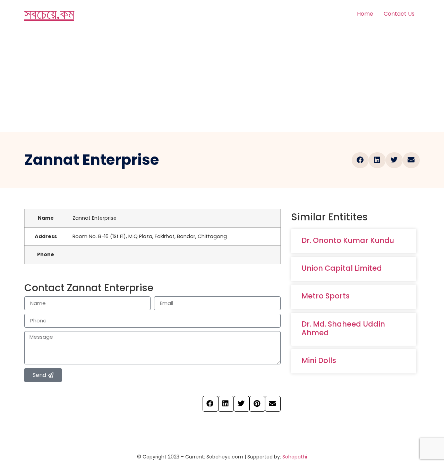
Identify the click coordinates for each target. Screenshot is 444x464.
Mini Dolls (318, 360)
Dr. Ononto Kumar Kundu (347, 240)
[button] (360, 160)
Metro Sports (325, 296)
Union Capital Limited (341, 268)
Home (365, 14)
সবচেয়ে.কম (49, 14)
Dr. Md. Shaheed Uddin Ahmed (343, 328)
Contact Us (399, 14)
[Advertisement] (222, 79)
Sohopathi (294, 456)
